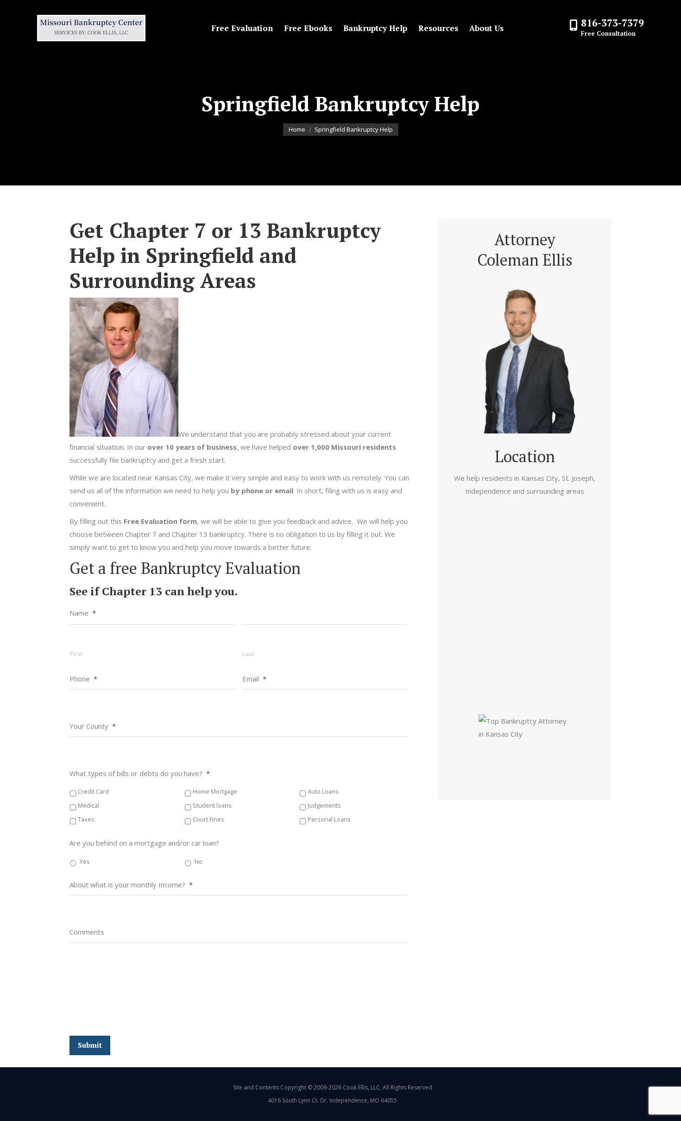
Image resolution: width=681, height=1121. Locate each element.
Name (82, 613)
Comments (86, 931)
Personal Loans (329, 819)
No (198, 862)
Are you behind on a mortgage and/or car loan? (144, 842)
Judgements (324, 805)
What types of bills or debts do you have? (139, 773)
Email (254, 678)
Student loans (212, 805)
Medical (88, 805)
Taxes (86, 819)
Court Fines (208, 819)
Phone (83, 678)
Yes (85, 862)
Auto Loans (323, 792)
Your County (92, 726)
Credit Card (93, 792)
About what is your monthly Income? (131, 884)
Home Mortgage (215, 792)
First (76, 654)
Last (248, 654)
